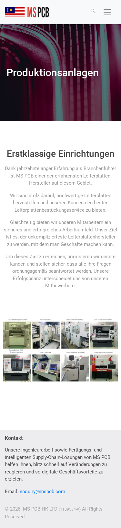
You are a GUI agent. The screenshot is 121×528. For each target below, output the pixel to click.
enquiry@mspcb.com (42, 491)
